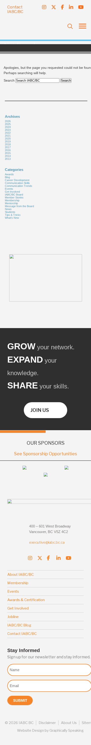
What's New (12, 217)
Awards (9, 174)
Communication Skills (17, 183)
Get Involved (12, 191)
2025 (8, 124)
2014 (8, 156)
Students (10, 212)
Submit (20, 700)
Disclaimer (47, 723)
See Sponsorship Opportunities (45, 453)
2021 (8, 135)
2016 (8, 150)
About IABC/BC (20, 574)
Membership (12, 200)
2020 (8, 138)
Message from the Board (19, 206)
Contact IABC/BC (15, 9)
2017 (8, 147)
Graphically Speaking (67, 730)
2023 (8, 129)
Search (9, 80)
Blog (7, 177)
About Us (69, 723)
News (8, 209)
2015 (8, 153)
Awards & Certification (26, 600)
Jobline (13, 617)
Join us (40, 410)
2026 (8, 121)
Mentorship (11, 203)
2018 (8, 144)
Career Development (17, 180)
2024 (8, 127)
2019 (8, 141)
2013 (8, 158)
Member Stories (14, 197)
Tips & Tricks (13, 214)
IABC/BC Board (14, 194)
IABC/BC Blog (19, 625)
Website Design (30, 730)
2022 (8, 132)
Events (9, 188)
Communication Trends (18, 185)
